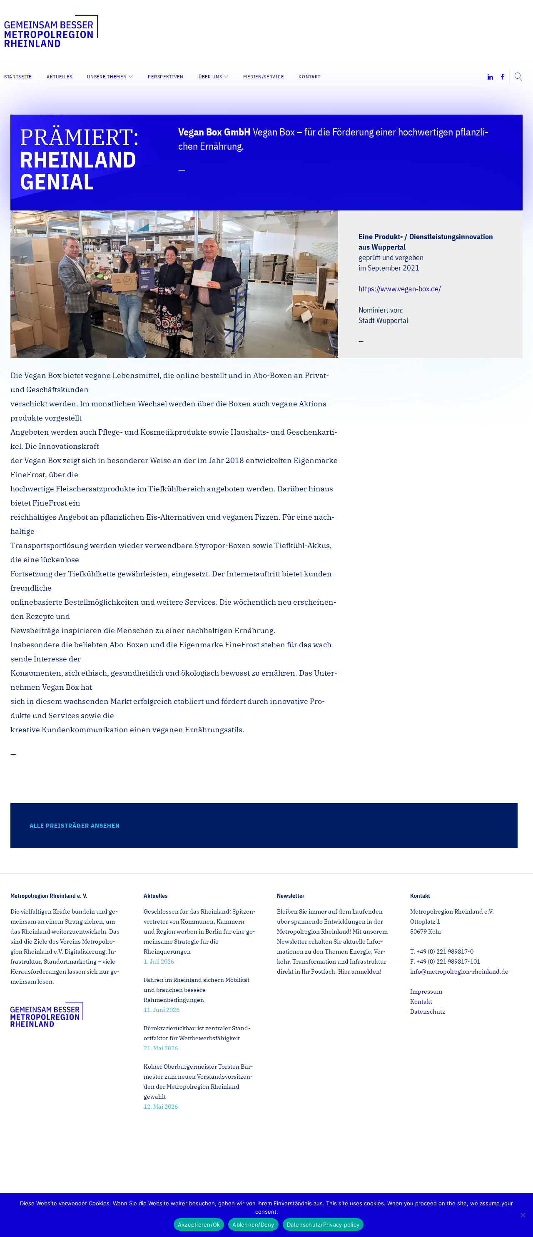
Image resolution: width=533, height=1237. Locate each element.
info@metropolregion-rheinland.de (459, 971)
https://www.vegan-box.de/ (400, 288)
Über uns (210, 76)
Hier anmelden (359, 971)
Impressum (426, 991)
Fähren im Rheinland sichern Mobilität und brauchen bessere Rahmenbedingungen (196, 990)
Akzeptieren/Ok (199, 1224)
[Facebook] (502, 77)
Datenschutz (427, 1011)
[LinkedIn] (490, 77)
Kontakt (310, 76)
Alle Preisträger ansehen (75, 825)
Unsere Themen (107, 76)
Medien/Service (263, 76)
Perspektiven (165, 76)
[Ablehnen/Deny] (522, 1215)
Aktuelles (59, 76)
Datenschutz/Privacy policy (323, 1224)
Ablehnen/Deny (253, 1224)
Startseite (18, 76)
